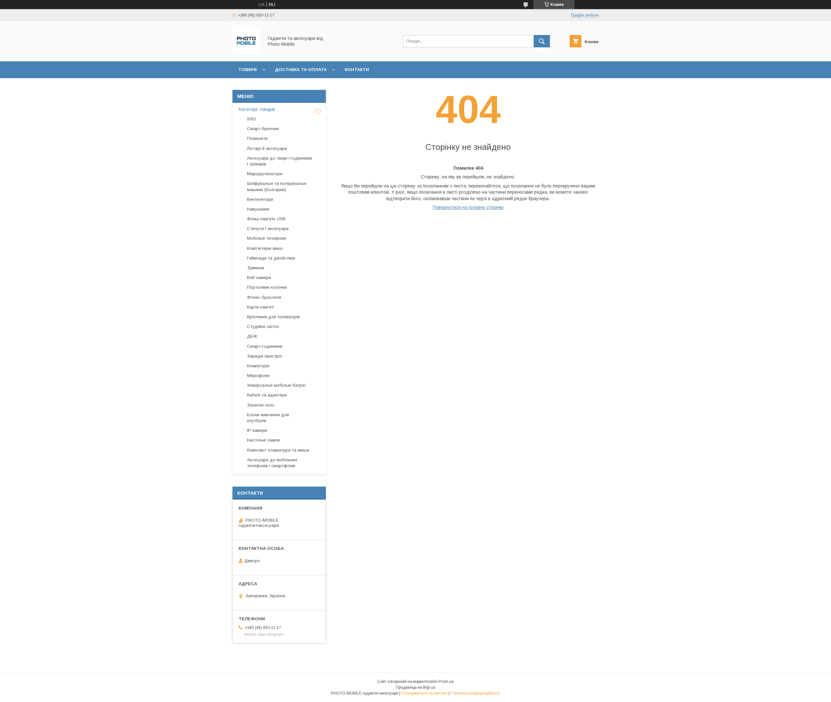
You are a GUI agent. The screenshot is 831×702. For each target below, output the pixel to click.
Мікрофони (258, 375)
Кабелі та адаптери (267, 395)
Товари (247, 69)
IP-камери (257, 430)
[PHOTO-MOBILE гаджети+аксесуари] (246, 52)
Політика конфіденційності (475, 693)
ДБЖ (252, 336)
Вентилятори (260, 199)
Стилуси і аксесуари (268, 228)
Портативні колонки (267, 287)
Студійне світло (263, 326)
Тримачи (255, 267)
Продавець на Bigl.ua (415, 687)
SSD (251, 118)
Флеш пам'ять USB (266, 218)
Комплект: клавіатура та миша (278, 450)
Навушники (258, 209)
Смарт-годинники (264, 346)
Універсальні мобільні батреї (276, 385)
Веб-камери (259, 277)
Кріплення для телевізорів (273, 316)
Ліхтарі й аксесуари (267, 148)
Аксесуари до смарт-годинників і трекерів (279, 161)
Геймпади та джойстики (271, 258)
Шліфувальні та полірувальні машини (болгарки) (276, 186)
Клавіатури (258, 365)
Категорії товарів (257, 109)
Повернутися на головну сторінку (468, 207)
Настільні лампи (263, 440)
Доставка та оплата (301, 69)
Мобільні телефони (266, 238)
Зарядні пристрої (264, 356)
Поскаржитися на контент (424, 693)
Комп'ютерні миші (264, 248)
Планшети (257, 138)
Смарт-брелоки (263, 128)
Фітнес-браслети (264, 297)
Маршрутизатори (264, 173)
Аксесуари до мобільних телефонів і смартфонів (272, 462)
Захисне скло (260, 405)
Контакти (357, 69)
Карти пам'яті (260, 307)
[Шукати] (542, 41)
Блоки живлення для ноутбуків (268, 417)
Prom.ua (446, 681)
